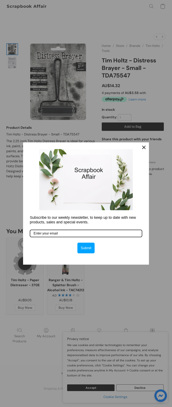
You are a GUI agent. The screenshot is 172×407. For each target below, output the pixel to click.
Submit (86, 248)
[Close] (144, 147)
